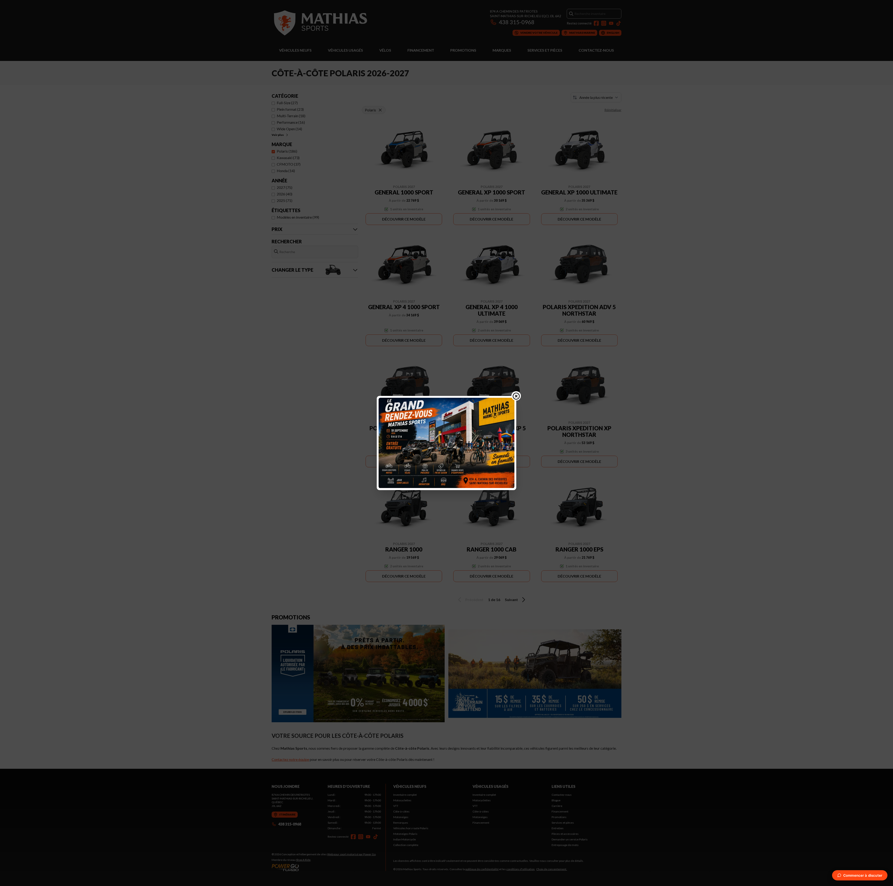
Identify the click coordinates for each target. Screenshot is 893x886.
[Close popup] (516, 396)
